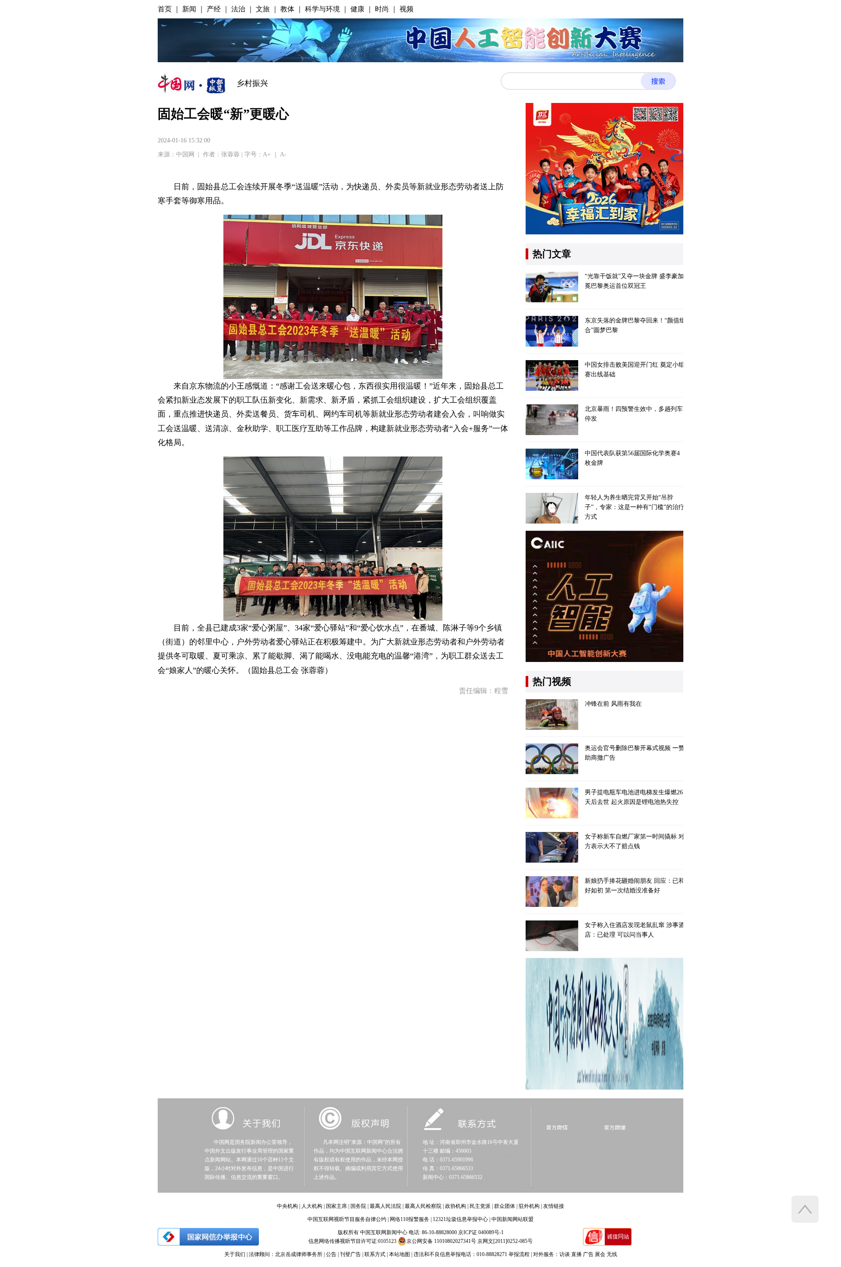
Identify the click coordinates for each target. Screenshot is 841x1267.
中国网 (185, 154)
